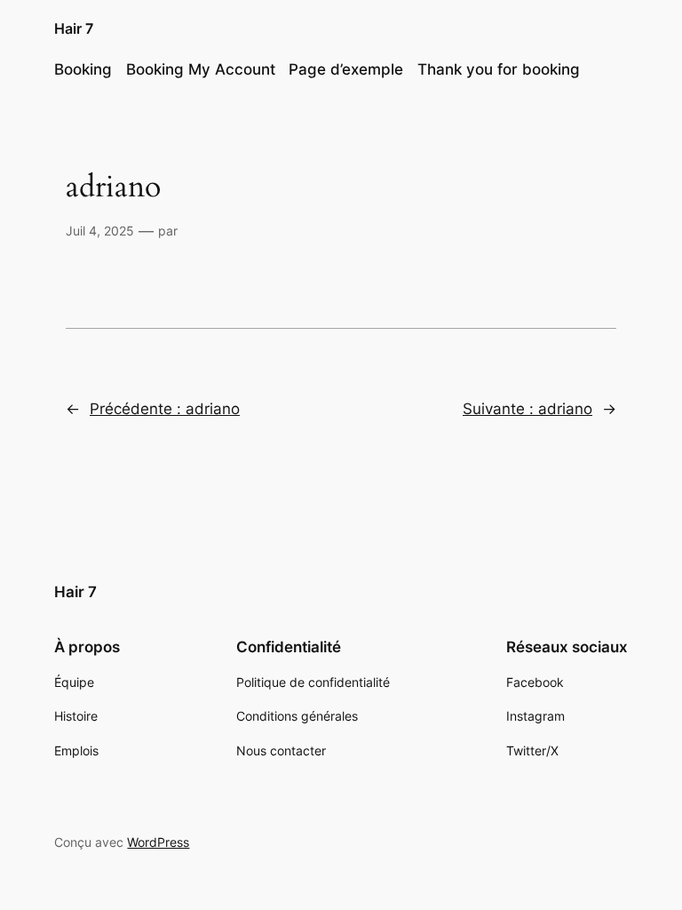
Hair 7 (73, 28)
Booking (83, 69)
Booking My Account (200, 69)
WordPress (158, 842)
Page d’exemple (346, 69)
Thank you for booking (498, 69)
